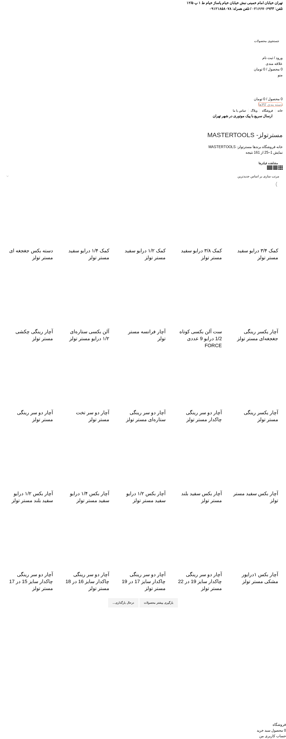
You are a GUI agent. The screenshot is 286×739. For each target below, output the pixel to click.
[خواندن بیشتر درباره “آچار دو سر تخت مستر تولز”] (108, 400)
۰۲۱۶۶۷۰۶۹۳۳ (263, 9)
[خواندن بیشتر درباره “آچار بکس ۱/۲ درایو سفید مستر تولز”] (164, 481)
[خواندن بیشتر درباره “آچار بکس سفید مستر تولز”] (277, 481)
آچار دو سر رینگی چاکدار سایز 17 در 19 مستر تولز (144, 581)
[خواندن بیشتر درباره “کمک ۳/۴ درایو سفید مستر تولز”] (277, 238)
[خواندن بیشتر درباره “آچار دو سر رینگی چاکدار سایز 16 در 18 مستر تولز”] (108, 562)
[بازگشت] (277, 125)
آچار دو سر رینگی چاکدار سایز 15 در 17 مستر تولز (31, 581)
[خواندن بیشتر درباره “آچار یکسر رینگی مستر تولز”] (277, 400)
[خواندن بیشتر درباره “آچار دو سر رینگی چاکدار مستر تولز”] (220, 400)
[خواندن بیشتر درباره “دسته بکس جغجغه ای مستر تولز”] (51, 238)
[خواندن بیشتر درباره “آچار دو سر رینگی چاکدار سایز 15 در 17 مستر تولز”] (51, 562)
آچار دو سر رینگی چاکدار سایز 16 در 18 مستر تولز (87, 581)
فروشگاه (268, 147)
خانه (279, 147)
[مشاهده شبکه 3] (280, 168)
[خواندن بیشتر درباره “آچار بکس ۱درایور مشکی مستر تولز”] (277, 562)
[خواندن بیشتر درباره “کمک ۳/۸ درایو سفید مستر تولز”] (220, 238)
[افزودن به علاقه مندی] (253, 238)
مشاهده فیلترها (268, 163)
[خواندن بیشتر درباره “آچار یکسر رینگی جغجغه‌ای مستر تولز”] (277, 319)
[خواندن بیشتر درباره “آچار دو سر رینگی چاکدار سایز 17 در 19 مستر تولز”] (164, 562)
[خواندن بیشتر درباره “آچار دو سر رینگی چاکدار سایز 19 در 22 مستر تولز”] (220, 562)
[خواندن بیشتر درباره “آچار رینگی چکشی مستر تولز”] (51, 319)
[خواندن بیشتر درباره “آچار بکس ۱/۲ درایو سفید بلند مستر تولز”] (51, 481)
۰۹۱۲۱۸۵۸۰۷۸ (220, 9)
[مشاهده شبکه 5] (269, 168)
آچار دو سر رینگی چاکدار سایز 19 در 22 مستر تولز (200, 581)
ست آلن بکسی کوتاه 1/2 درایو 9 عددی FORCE (200, 338)
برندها (256, 147)
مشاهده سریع (265, 238)
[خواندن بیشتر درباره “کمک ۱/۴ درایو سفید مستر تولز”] (108, 238)
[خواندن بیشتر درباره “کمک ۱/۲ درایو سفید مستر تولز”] (164, 238)
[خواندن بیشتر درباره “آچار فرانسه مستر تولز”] (164, 319)
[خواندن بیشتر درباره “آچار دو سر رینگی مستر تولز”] (51, 400)
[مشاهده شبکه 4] (275, 168)
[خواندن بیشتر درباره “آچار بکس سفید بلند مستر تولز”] (220, 481)
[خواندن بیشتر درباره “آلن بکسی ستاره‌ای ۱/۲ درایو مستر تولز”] (108, 319)
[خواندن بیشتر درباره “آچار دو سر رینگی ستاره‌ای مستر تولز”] (164, 400)
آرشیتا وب (167, 719)
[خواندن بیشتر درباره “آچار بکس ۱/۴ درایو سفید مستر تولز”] (108, 481)
